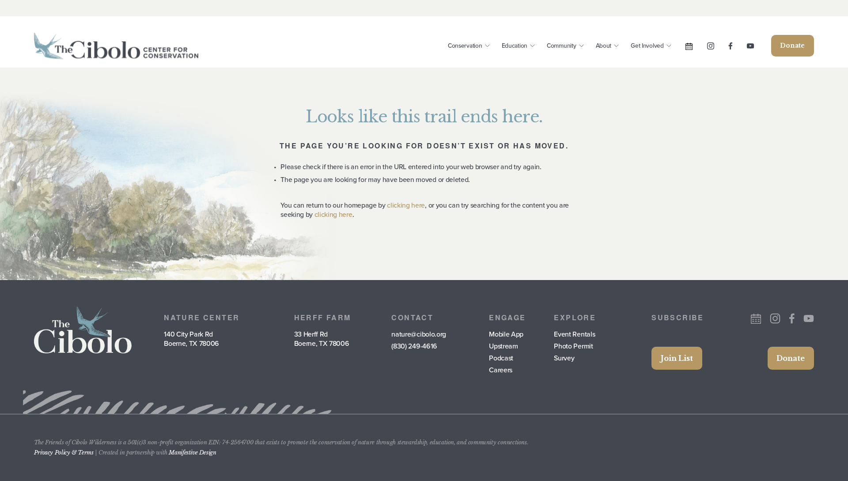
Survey (564, 358)
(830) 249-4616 (414, 346)
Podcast (501, 358)
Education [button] (515, 46)
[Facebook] (730, 46)
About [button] (604, 46)
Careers (500, 370)
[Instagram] (710, 46)
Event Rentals (574, 334)
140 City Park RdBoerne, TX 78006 (191, 339)
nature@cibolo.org (418, 334)
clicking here (406, 205)
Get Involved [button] (647, 46)
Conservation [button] (465, 46)
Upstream (503, 346)
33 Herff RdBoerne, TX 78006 (321, 339)
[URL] (689, 46)
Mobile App (506, 334)
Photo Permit (573, 346)
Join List (677, 358)
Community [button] (561, 46)
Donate (792, 45)
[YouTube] (750, 46)
